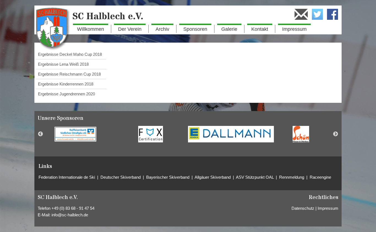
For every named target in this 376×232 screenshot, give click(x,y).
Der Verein (129, 29)
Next (335, 134)
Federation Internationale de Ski (68, 177)
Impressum (294, 29)
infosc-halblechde (69, 214)
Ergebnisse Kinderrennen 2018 (65, 84)
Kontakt (259, 29)
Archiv (162, 29)
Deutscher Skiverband (121, 177)
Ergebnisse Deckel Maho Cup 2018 (70, 54)
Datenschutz (302, 208)
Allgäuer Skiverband (213, 177)
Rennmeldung (292, 177)
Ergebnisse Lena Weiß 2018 (63, 64)
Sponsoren (195, 29)
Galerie (229, 29)
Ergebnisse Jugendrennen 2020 (66, 94)
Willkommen (90, 29)
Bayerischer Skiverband (167, 177)
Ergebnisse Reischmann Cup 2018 (69, 74)
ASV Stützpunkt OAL (255, 177)
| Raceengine (318, 177)
